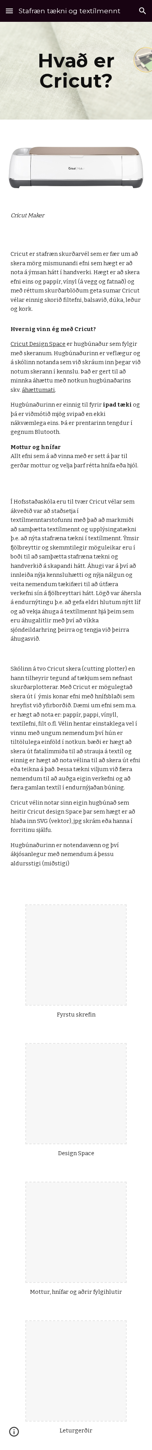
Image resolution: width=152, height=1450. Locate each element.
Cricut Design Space (38, 343)
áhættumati (38, 389)
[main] (76, 70)
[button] (9, 10)
